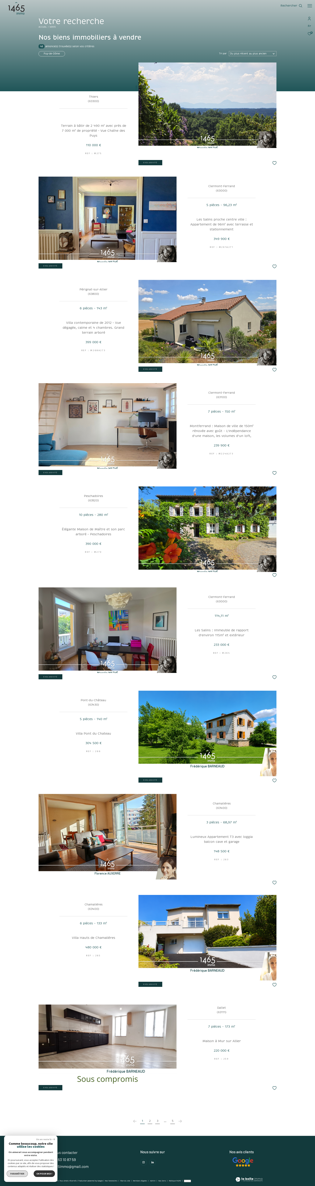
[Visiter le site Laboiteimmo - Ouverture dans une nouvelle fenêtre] (249, 1179)
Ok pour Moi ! (44, 1173)
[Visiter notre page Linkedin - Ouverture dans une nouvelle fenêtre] (152, 1162)
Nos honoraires (111, 1181)
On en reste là (44, 1139)
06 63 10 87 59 (64, 1159)
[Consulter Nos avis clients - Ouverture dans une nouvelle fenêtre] (242, 1162)
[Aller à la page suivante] (180, 1121)
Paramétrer (17, 1173)
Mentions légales (140, 1181)
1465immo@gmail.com (70, 1166)
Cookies (187, 1181)
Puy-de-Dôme (52, 53)
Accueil (43, 27)
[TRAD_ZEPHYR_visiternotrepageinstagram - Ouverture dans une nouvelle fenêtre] (143, 1162)
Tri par (223, 53)
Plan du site (125, 1181)
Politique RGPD (175, 1181)
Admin (153, 1181)
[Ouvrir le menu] (309, 6)
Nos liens (162, 1181)
